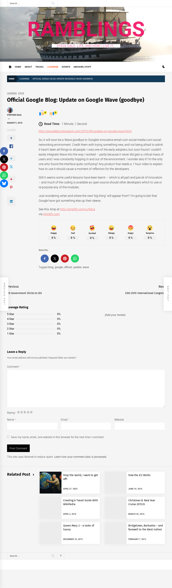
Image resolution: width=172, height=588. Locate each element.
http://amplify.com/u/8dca (77, 209)
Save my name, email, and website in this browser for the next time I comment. (57, 437)
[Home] (10, 67)
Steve (21, 93)
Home (18, 67)
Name (11, 419)
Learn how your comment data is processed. (80, 456)
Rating (11, 412)
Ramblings (86, 29)
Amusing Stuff (82, 67)
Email (65, 419)
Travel (39, 67)
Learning (52, 67)
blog (50, 267)
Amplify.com (51, 214)
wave (86, 267)
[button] (163, 67)
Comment (13, 366)
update (77, 267)
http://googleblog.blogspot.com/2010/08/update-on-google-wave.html (85, 131)
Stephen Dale (14, 115)
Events (66, 67)
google (59, 267)
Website (119, 419)
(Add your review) (115, 315)
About (28, 67)
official (68, 267)
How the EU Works (139, 475)
